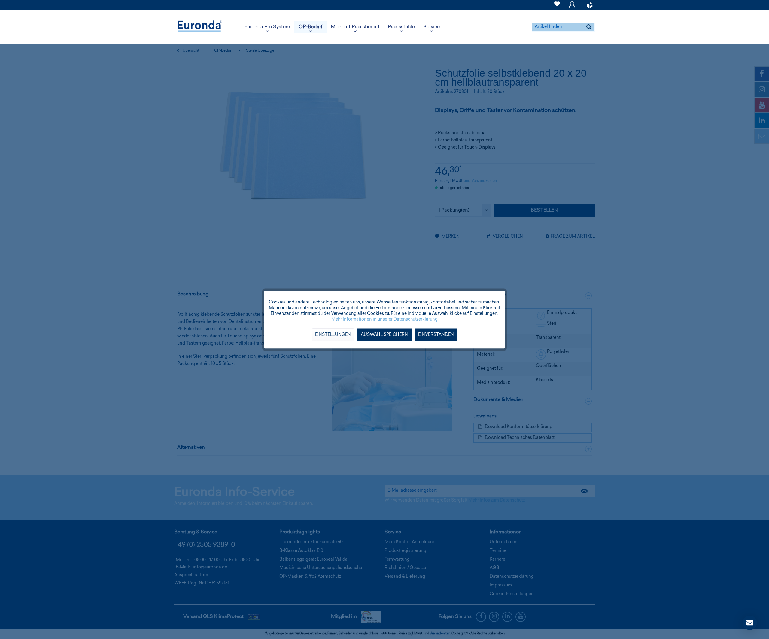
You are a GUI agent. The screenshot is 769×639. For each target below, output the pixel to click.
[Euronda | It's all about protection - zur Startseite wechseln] (199, 27)
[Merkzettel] (557, 7)
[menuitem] (557, 5)
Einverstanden (436, 335)
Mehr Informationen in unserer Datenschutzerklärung (384, 319)
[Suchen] (589, 27)
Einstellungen (333, 335)
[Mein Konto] (572, 7)
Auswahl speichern (384, 335)
